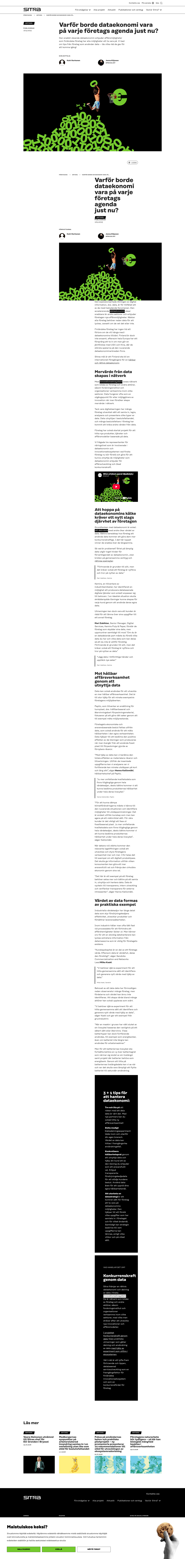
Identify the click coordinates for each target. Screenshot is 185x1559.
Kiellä (58, 1549)
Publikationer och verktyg (130, 10)
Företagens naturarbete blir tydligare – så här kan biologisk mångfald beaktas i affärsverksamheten (145, 1442)
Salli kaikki (23, 1549)
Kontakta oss (134, 3)
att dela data (101, 530)
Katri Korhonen (73, 60)
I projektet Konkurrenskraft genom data (115, 1336)
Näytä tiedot (93, 1549)
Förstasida (27, 15)
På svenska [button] (146, 3)
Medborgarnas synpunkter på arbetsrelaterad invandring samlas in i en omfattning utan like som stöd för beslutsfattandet (74, 1443)
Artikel (39, 15)
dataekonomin (117, 311)
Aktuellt (112, 10)
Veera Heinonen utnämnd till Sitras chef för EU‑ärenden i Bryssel (38, 1439)
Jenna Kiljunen (112, 60)
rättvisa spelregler (104, 561)
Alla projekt (99, 10)
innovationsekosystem (111, 382)
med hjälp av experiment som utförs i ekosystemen (115, 1351)
